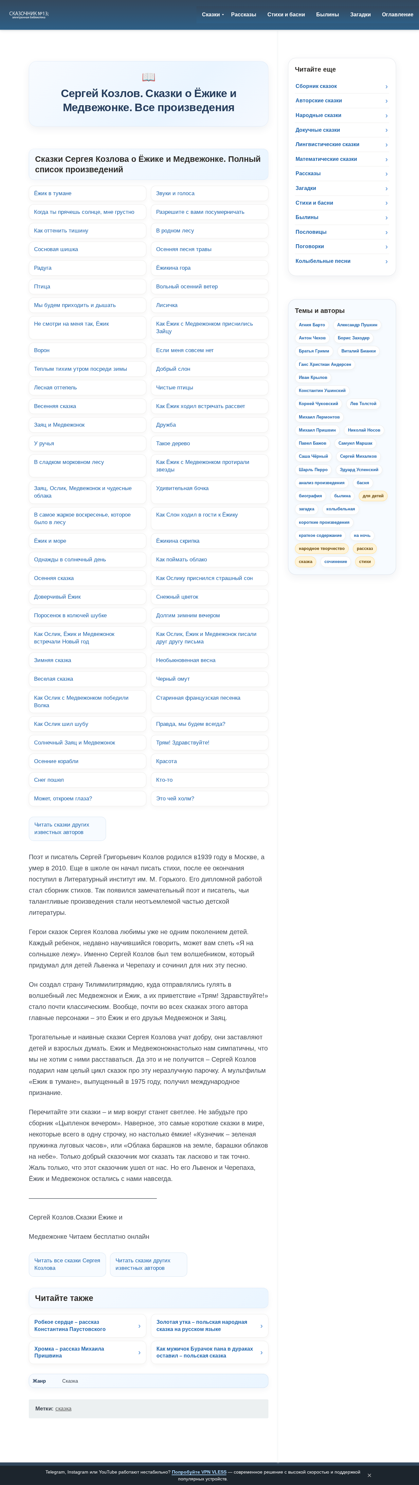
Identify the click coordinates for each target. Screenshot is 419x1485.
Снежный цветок (177, 597)
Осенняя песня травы (183, 249)
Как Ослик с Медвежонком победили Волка (81, 701)
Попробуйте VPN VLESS (199, 1472)
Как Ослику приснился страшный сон (204, 578)
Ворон (41, 350)
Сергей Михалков (358, 456)
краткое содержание (320, 535)
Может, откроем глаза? (63, 798)
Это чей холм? (175, 798)
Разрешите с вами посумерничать (200, 212)
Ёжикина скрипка (177, 541)
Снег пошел (49, 780)
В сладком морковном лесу (69, 462)
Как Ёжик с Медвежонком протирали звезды (202, 465)
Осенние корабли (56, 761)
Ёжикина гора (173, 268)
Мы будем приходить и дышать (75, 305)
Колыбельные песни (323, 261)
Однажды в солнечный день (70, 559)
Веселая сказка (53, 679)
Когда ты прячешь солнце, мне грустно (84, 212)
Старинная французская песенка (198, 698)
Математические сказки (326, 159)
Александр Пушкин (357, 324)
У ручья (44, 443)
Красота (166, 761)
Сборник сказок (316, 86)
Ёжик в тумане (52, 193)
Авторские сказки (319, 100)
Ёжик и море (50, 541)
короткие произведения (324, 522)
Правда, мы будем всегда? (190, 724)
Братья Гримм (314, 351)
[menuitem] (211, 14)
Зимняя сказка (52, 660)
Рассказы (308, 173)
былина (342, 495)
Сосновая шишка (56, 249)
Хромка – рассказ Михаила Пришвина (69, 1352)
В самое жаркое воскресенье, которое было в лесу (82, 518)
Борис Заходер (354, 337)
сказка (63, 1409)
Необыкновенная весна (185, 660)
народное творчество (322, 548)
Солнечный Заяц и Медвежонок (74, 742)
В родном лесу (175, 230)
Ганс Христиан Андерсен (325, 364)
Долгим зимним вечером (188, 615)
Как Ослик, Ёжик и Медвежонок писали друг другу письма (206, 637)
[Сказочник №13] (29, 14)
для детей (373, 495)
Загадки (306, 188)
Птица (42, 286)
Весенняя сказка (55, 406)
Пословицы (311, 232)
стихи (365, 561)
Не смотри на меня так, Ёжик (71, 324)
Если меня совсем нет (185, 350)
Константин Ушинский (322, 390)
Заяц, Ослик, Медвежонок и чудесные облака (83, 492)
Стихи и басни (314, 203)
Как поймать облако (181, 559)
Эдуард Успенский (359, 469)
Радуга (42, 268)
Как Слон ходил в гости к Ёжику (197, 515)
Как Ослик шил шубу (61, 724)
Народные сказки (318, 115)
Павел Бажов (312, 443)
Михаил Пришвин (317, 430)
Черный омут (173, 679)
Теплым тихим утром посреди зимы (80, 369)
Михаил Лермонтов (319, 417)
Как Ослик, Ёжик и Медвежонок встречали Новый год (74, 637)
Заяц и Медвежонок (59, 425)
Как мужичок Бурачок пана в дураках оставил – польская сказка (204, 1352)
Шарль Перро (313, 469)
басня (363, 482)
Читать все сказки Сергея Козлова (67, 1264)
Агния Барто (312, 324)
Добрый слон (173, 369)
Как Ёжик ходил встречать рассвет (200, 406)
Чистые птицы (174, 387)
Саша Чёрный (313, 456)
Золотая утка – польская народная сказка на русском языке (201, 1325)
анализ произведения (322, 482)
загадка (306, 508)
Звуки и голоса (175, 193)
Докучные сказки (318, 130)
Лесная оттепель (55, 387)
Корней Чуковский (318, 403)
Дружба (166, 425)
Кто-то (164, 780)
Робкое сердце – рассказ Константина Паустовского (70, 1325)
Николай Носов (364, 430)
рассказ (365, 548)
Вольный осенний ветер (187, 286)
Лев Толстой (363, 403)
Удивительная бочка (182, 488)
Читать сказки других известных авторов (61, 828)
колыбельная (340, 508)
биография (310, 495)
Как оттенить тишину (61, 230)
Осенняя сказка (54, 578)
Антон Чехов (312, 337)
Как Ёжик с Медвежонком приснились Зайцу (204, 327)
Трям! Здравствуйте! (183, 742)
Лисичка (166, 305)
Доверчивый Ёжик (57, 597)
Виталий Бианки (358, 351)
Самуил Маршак (355, 443)
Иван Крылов (313, 377)
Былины (307, 217)
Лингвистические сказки (327, 144)
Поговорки (310, 246)
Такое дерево (173, 443)
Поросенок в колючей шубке (70, 615)
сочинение (335, 561)
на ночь (362, 535)
